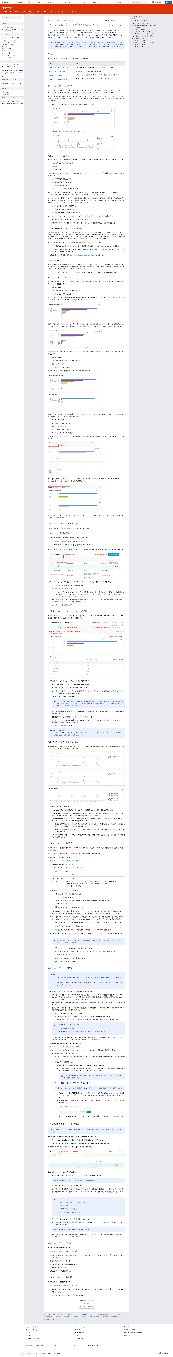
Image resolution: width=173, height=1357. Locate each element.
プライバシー (30, 1353)
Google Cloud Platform (77, 1346)
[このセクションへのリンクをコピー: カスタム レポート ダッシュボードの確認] (89, 611)
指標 (89, 33)
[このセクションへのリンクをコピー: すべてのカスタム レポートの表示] (82, 524)
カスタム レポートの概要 (56, 71)
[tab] (52, 533)
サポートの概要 (79, 1332)
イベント (28, 1332)
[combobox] (140, 2)
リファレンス (61, 11)
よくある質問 (73, 11)
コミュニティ (79, 1330)
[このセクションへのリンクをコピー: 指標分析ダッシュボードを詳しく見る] (80, 742)
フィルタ (74, 264)
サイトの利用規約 (41, 1353)
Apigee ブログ (128, 1335)
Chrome (57, 1346)
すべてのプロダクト (93, 1346)
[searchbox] (12, 17)
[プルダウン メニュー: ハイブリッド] (57, 2)
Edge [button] (51, 533)
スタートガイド (6, 11)
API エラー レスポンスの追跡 (57, 79)
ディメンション (97, 33)
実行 (87, 854)
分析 (30, 11)
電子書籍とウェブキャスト (34, 1338)
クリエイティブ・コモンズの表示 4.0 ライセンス (82, 1314)
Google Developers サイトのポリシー (76, 1316)
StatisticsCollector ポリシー (57, 35)
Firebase (65, 1346)
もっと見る (119, 2)
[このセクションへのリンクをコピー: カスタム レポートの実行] (74, 968)
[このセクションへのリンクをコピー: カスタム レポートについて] (76, 86)
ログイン (168, 2)
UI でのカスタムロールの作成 (81, 940)
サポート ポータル (80, 1338)
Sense (76, 2)
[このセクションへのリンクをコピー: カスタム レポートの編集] (74, 1243)
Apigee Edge (19, 2)
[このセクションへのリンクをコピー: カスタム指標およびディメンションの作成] (84, 229)
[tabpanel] (86, 541)
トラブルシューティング (96, 2)
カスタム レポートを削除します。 (62, 605)
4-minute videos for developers (133, 1332)
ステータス (78, 1335)
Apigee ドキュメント (53, 20)
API (84, 2)
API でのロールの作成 (99, 940)
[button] (65, 533)
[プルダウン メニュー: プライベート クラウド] (42, 2)
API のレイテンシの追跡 (55, 75)
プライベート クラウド (33, 2)
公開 (23, 11)
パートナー (29, 1335)
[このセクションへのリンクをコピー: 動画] (54, 54)
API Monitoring (66, 2)
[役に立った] (121, 20)
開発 (16, 11)
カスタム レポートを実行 (81, 717)
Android (49, 1346)
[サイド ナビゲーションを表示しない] (22, 1354)
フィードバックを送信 (117, 25)
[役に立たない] (123, 20)
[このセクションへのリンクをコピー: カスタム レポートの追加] (74, 843)
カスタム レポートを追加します (62, 589)
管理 (45, 11)
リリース (109, 2)
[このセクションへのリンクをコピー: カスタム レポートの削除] (74, 1277)
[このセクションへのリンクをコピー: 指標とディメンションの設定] (73, 156)
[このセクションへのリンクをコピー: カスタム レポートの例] (68, 278)
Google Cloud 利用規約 (53, 1353)
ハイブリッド (51, 2)
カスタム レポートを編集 (60, 725)
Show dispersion (103, 324)
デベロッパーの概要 (130, 1330)
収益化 (38, 11)
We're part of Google (32, 1330)
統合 (52, 11)
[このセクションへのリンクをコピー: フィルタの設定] (62, 261)
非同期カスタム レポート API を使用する (100, 46)
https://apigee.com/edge (61, 541)
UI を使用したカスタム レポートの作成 (59, 68)
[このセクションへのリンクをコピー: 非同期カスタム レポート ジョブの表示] (81, 1124)
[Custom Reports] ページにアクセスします (65, 861)
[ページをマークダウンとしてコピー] (93, 25)
